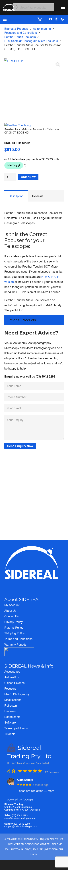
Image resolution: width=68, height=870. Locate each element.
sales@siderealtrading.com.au (20, 818)
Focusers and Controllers (20, 32)
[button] (62, 7)
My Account (11, 605)
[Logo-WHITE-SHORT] (9, 8)
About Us (10, 610)
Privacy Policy (13, 622)
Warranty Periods (15, 644)
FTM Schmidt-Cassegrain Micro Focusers (31, 41)
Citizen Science (14, 683)
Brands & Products (16, 28)
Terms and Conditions (18, 639)
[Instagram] (56, 19)
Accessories (12, 671)
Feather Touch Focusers (20, 37)
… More (49, 791)
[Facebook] (50, 19)
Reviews (10, 711)
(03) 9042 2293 (20, 815)
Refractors (11, 705)
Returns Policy (13, 627)
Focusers (10, 688)
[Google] (62, 19)
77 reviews (52, 772)
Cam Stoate (25, 779)
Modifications (12, 700)
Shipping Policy (14, 633)
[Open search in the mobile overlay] (33, 7)
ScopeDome (12, 717)
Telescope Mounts (16, 728)
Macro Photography (17, 694)
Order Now (28, 177)
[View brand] (18, 125)
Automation (11, 677)
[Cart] (40, 19)
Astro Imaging (42, 28)
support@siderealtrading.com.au (21, 826)
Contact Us (11, 616)
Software (10, 722)
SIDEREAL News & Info (28, 666)
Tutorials (9, 734)
